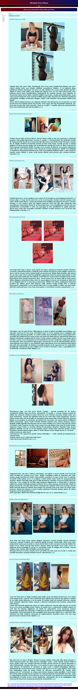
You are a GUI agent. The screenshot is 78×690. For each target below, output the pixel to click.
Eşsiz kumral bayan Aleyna (17, 217)
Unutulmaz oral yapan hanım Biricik (20, 355)
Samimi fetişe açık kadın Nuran (18, 499)
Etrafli (41, 107)
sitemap (46, 689)
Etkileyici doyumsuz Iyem (16, 160)
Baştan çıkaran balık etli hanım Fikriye (20, 113)
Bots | (43, 689)
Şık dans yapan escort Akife (17, 19)
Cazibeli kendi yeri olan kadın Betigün (20, 622)
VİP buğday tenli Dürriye (16, 293)
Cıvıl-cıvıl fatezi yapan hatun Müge (19, 559)
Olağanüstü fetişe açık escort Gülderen (20, 445)
